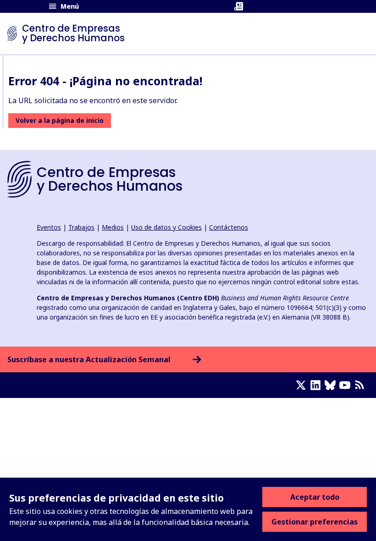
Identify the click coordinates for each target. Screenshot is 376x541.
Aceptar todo (314, 497)
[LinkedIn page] (317, 385)
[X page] (302, 385)
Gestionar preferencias (314, 522)
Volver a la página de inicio (60, 120)
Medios (113, 227)
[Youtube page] (346, 385)
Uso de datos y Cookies (166, 227)
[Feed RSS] (361, 385)
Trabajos (81, 227)
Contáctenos (228, 227)
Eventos (49, 227)
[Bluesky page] (332, 385)
